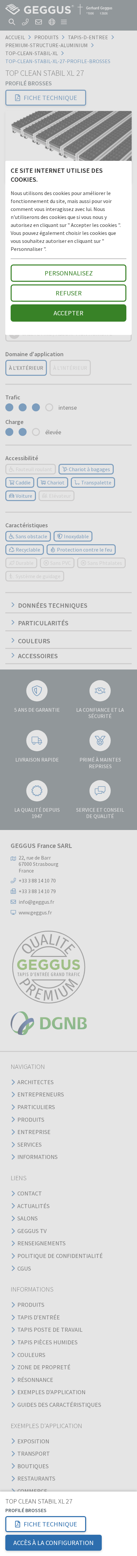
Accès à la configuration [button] (53, 1542)
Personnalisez (69, 273)
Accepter (68, 313)
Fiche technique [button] (50, 1524)
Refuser (69, 293)
